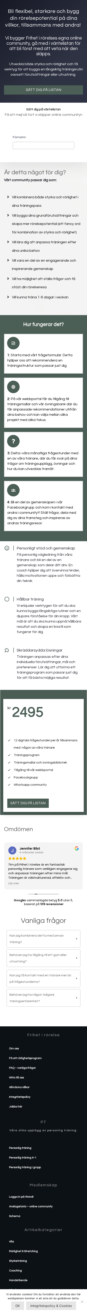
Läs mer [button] (13, 883)
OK (17, 1306)
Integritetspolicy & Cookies (51, 1306)
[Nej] (82, 1302)
